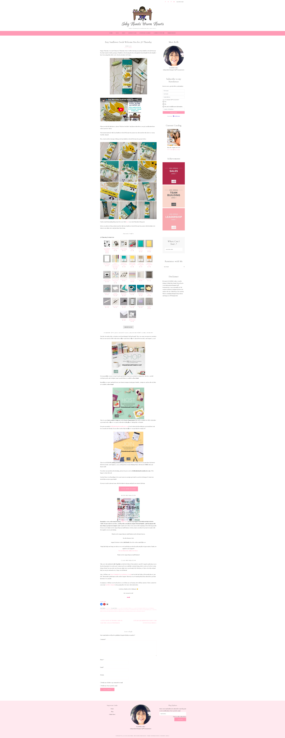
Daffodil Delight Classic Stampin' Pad (132, 264)
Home (112, 708)
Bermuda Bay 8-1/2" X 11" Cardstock (141, 249)
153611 (124, 280)
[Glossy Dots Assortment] (132, 278)
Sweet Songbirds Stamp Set (139, 611)
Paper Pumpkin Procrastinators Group (120, 574)
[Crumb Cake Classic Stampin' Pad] (140, 262)
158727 (124, 250)
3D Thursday (108, 608)
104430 (115, 295)
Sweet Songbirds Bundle (128, 611)
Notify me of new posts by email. (109, 685)
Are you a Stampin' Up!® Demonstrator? (171, 99)
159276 (107, 265)
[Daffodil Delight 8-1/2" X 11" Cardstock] (149, 247)
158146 (141, 280)
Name (102, 659)
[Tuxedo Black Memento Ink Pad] (107, 278)
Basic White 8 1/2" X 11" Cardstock (107, 264)
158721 (107, 252)
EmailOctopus (177, 116)
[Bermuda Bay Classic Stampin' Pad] (124, 262)
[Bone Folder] (107, 304)
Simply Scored (149, 279)
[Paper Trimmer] (132, 304)
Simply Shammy (141, 306)
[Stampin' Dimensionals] (115, 292)
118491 (149, 308)
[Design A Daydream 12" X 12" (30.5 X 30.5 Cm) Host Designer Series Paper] (115, 262)
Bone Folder (107, 306)
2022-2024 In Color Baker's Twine (124, 608)
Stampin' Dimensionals (115, 294)
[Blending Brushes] (124, 278)
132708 (107, 281)
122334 (149, 280)
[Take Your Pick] (115, 304)
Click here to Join (128, 489)
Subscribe (180, 719)
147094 (132, 266)
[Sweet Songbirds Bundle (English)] (124, 247)
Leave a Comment (128, 47)
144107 (115, 307)
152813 (107, 294)
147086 (149, 266)
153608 (132, 250)
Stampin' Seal (107, 293)
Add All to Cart (128, 327)
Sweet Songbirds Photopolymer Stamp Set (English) (107, 250)
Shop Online (177, 149)
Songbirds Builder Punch (112, 611)
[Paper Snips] (124, 304)
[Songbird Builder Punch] (115, 247)
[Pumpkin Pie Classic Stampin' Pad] (149, 262)
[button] (163, 101)
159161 (115, 268)
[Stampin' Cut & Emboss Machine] (132, 317)
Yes (165, 101)
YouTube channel (110, 585)
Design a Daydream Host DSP (132, 609)
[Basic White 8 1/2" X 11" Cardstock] (107, 262)
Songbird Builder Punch (115, 249)
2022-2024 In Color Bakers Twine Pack (139, 608)
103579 (124, 307)
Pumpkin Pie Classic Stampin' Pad (149, 264)
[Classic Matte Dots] (140, 278)
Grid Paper (124, 319)
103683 (132, 294)
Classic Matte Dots (140, 279)
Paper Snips (124, 306)
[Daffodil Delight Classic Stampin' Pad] (132, 262)
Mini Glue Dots (132, 293)
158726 (115, 250)
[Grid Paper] (124, 317)
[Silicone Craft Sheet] (149, 292)
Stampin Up (120, 611)
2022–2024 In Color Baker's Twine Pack (115, 280)
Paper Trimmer (132, 306)
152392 (132, 307)
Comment (103, 639)
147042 (140, 307)
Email (102, 667)
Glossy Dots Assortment (132, 280)
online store (124, 521)
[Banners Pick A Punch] (132, 247)
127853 (149, 295)
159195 (115, 282)
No (165, 104)
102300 (107, 307)
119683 (149, 251)
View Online (170, 149)
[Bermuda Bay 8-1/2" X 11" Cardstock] (140, 247)
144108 (124, 295)
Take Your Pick (115, 306)
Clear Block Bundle (149, 307)
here (127, 222)
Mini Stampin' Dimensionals (124, 294)
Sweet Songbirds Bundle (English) (124, 249)
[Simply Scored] (149, 278)
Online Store (112, 714)
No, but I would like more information (173, 106)
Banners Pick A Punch (132, 249)
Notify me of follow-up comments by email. (112, 682)
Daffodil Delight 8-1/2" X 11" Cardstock (149, 249)
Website (102, 675)
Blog (112, 711)
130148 (124, 320)
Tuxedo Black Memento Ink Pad (107, 280)
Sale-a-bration (153, 609)
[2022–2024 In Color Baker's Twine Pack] (115, 278)
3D (147, 608)
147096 (124, 266)
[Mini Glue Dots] (132, 292)
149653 (132, 321)
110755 (141, 295)
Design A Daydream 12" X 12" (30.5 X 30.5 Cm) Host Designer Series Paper (115, 265)
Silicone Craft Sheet (149, 294)
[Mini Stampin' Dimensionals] (124, 292)
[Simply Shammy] (140, 304)
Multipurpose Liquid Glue (140, 294)
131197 (141, 251)
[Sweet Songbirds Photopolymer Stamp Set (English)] (107, 247)
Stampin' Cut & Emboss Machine (132, 320)
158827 (132, 281)
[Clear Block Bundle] (149, 304)
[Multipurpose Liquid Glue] (140, 292)
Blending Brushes (123, 279)
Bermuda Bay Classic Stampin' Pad (124, 264)
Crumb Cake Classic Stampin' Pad (140, 264)
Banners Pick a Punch (104, 609)
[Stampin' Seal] (107, 292)
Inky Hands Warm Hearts (142, 16)
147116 (141, 266)
